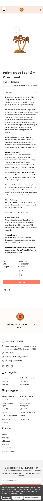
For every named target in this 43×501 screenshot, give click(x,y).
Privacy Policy (17, 493)
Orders (4, 434)
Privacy (4, 412)
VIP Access (24, 419)
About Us (23, 409)
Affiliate (23, 416)
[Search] (39, 9)
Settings (6, 498)
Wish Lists (5, 444)
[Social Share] (9, 290)
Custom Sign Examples (25, 404)
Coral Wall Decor (26, 396)
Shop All (5, 381)
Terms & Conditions (9, 416)
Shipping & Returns (27, 412)
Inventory (5, 378)
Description (9, 92)
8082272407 (9, 353)
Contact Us (6, 419)
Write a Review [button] (31, 86)
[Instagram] (3, 366)
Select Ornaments (27, 378)
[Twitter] (7, 366)
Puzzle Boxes (6, 400)
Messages (5, 438)
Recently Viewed (8, 448)
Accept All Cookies (32, 498)
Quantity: (22, 271)
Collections (24, 385)
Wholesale (24, 381)
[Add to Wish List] (5, 290)
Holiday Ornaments (9, 396)
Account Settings (8, 451)
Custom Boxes (26, 400)
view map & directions (13, 361)
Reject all (17, 498)
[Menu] (4, 9)
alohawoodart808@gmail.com (16, 357)
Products (5, 385)
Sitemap (5, 422)
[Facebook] (11, 366)
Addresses (6, 441)
